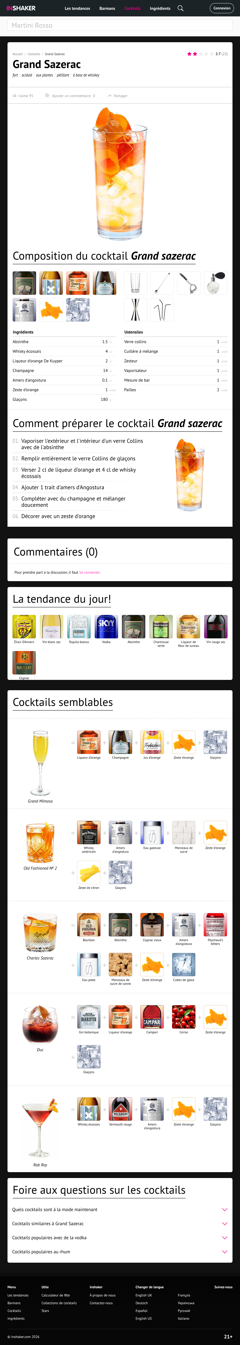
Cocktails (132, 8)
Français (184, 1295)
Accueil (18, 54)
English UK (144, 1295)
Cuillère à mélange (141, 351)
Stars (45, 1311)
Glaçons (20, 399)
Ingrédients (160, 8)
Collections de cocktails (59, 1303)
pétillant (63, 75)
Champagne (23, 370)
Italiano (183, 1318)
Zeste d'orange (26, 389)
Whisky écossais (27, 351)
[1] (189, 54)
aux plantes (44, 75)
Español (142, 1311)
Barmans (107, 8)
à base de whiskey (86, 75)
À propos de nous (103, 1295)
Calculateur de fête (55, 1295)
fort (15, 75)
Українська (186, 1303)
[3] (200, 54)
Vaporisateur (135, 370)
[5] (212, 54)
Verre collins (135, 341)
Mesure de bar (137, 380)
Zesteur (130, 361)
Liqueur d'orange (38, 361)
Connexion (222, 8)
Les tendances (77, 8)
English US (144, 1318)
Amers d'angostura (29, 380)
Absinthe (21, 341)
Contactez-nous (101, 1303)
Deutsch (142, 1303)
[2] (195, 54)
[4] (206, 54)
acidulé (27, 75)
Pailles (130, 389)
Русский (184, 1311)
